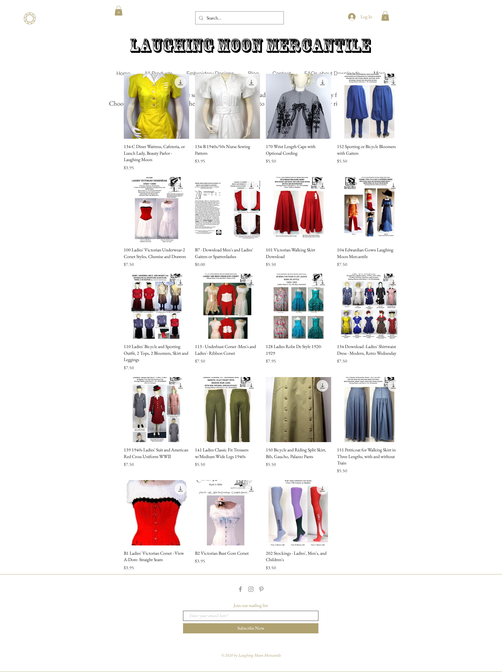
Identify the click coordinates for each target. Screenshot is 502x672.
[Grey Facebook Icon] (240, 589)
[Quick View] (156, 106)
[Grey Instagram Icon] (250, 589)
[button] (118, 10)
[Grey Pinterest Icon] (261, 589)
